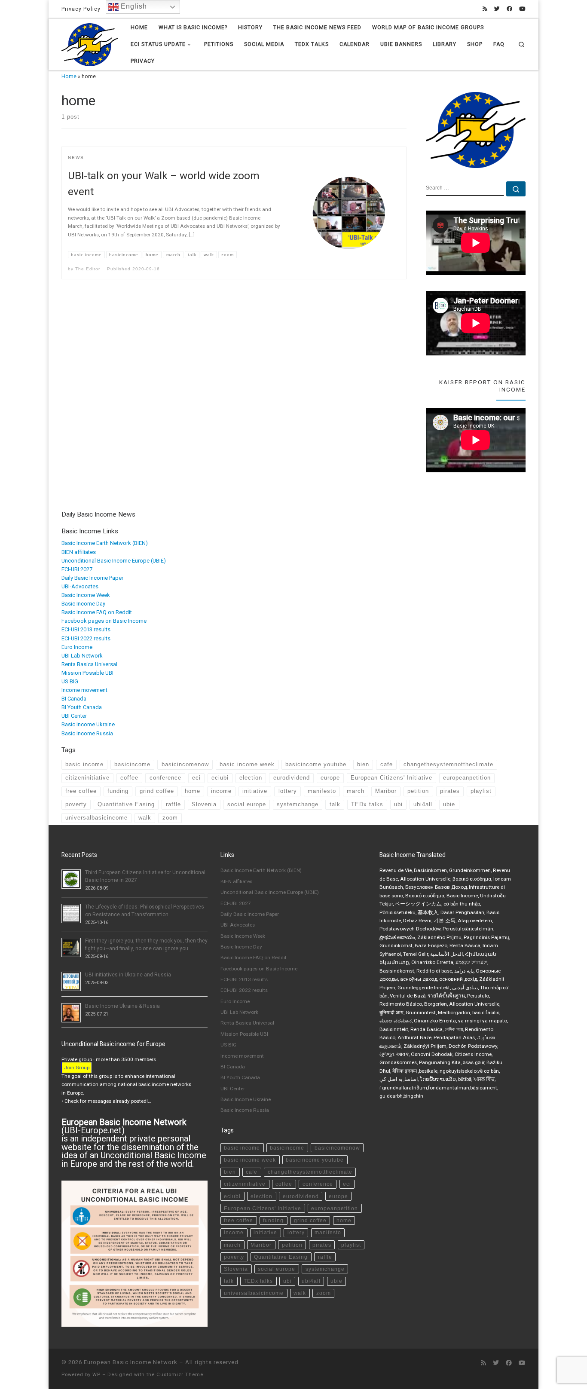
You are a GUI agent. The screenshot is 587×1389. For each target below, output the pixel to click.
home (192, 791)
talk (335, 804)
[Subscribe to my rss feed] (485, 9)
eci (196, 777)
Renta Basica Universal (89, 664)
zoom (170, 817)
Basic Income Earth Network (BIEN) (104, 543)
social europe (246, 804)
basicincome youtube (315, 764)
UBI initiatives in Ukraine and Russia (128, 975)
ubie (449, 804)
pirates (450, 791)
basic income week (247, 764)
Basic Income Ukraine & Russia (122, 1006)
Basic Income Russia (87, 733)
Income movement (84, 690)
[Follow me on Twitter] (497, 9)
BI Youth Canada (81, 707)
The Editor (87, 268)
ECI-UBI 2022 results (85, 638)
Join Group (76, 1068)
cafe (386, 764)
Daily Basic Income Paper (92, 578)
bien (363, 764)
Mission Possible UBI (87, 673)
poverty (76, 804)
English (133, 6)
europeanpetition (467, 777)
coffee (129, 777)
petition (418, 791)
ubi (398, 804)
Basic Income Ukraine (88, 724)
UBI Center (74, 716)
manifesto (322, 791)
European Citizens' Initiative (391, 777)
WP (96, 1374)
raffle (173, 804)
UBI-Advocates (79, 586)
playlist (481, 791)
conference (165, 777)
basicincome (132, 764)
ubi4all (422, 804)
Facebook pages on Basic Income (104, 621)
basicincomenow (185, 764)
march (355, 791)
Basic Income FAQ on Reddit (96, 612)
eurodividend (291, 777)
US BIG (69, 681)
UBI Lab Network (82, 655)
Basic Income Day (83, 603)
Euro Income (76, 647)
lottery (287, 791)
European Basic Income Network (130, 1362)
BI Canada (73, 698)
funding (117, 791)
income (221, 791)
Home (68, 76)
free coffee (81, 791)
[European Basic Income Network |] (89, 44)
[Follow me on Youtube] (522, 9)
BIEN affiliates (78, 552)
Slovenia (204, 804)
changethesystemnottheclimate (448, 764)
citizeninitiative (87, 777)
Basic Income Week (85, 595)
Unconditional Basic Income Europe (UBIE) (113, 560)
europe (330, 777)
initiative (254, 791)
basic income (84, 764)
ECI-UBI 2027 (76, 569)
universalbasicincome (96, 817)
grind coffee (157, 791)
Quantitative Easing (126, 804)
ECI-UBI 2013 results (85, 629)
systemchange (297, 804)
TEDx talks (367, 804)
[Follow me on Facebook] (509, 9)
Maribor (386, 791)
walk (144, 817)
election (250, 777)
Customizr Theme (179, 1374)
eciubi (220, 777)
